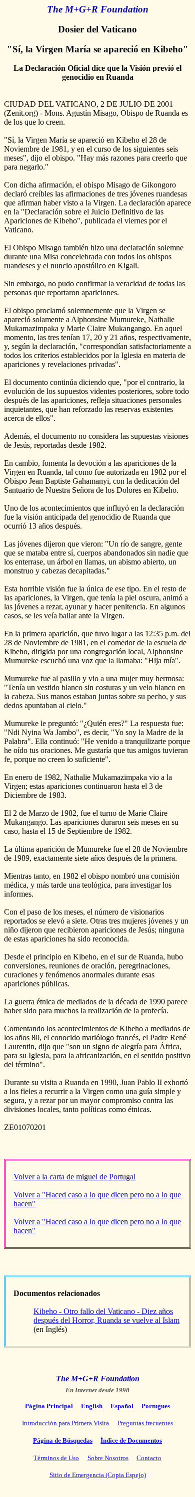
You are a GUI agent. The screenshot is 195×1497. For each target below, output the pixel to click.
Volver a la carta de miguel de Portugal (75, 1176)
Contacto (149, 1458)
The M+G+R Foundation (97, 9)
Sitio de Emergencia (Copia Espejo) (98, 1475)
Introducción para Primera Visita (65, 1423)
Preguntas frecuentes (145, 1423)
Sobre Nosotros (108, 1458)
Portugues (156, 1406)
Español (122, 1406)
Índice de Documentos (131, 1440)
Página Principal (49, 1406)
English (91, 1406)
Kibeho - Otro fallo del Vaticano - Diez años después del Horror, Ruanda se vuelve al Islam (107, 1315)
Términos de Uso (56, 1458)
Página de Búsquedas (62, 1440)
